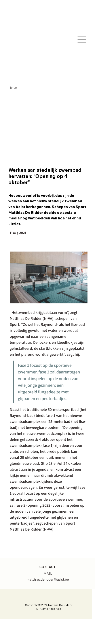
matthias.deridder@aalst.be (48, 579)
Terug (13, 88)
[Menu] (82, 39)
